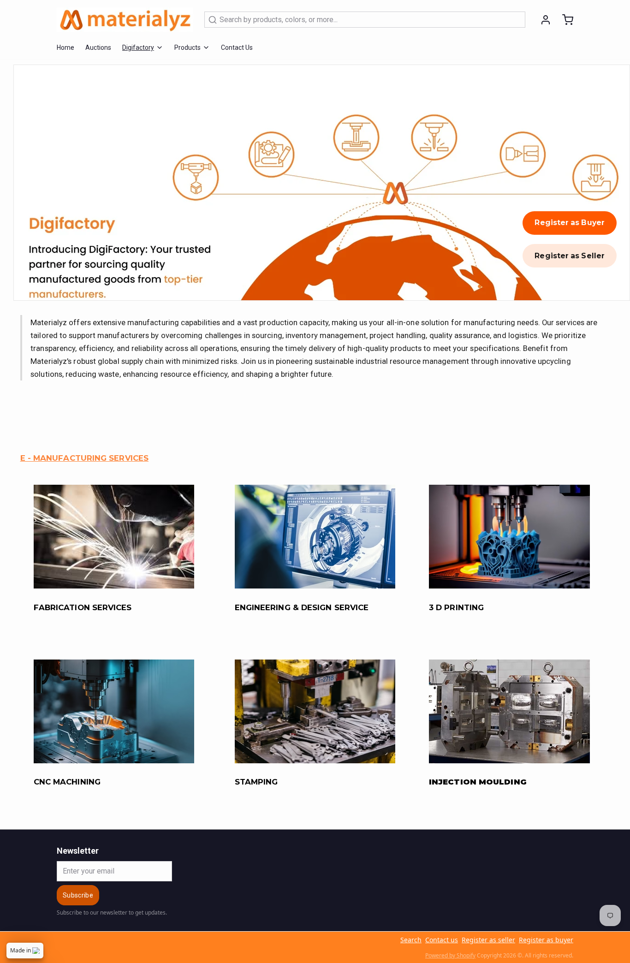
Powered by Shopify (450, 955)
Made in (20, 950)
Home (65, 47)
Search (411, 939)
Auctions (98, 47)
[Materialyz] (125, 19)
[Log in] (542, 19)
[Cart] (564, 19)
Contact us (441, 939)
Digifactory (138, 47)
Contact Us (237, 47)
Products (187, 47)
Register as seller (488, 939)
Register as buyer (546, 939)
